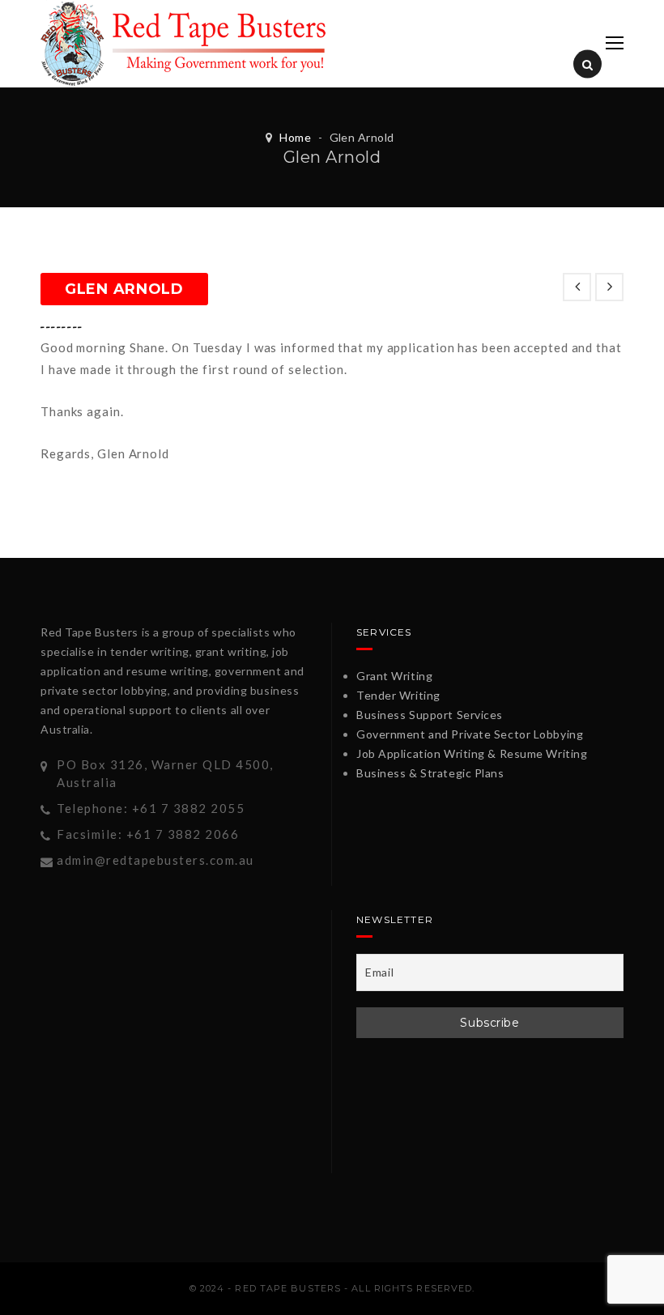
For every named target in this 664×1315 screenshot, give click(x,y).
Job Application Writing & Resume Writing (471, 753)
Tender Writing (398, 695)
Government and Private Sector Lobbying (469, 734)
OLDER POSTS (609, 287)
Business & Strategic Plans (430, 773)
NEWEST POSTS (577, 287)
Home (295, 137)
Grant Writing (394, 676)
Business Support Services (429, 714)
